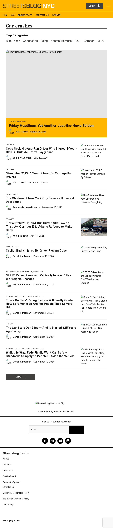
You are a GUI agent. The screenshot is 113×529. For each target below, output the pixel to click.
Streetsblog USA (16, 296)
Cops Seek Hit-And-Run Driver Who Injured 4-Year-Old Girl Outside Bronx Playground (41, 150)
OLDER (19, 377)
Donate (56, 15)
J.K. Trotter (22, 131)
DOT (78, 41)
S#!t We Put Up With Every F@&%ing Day (24, 271)
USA (5, 15)
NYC (13, 15)
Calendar (7, 464)
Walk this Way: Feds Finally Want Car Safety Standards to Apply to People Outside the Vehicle (40, 354)
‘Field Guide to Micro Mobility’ (16, 499)
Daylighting (11, 194)
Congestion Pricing (35, 41)
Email (33, 429)
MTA (100, 41)
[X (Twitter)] (45, 441)
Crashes (10, 169)
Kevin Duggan (20, 235)
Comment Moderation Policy (16, 493)
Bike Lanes (13, 41)
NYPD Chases (12, 247)
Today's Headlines (17, 121)
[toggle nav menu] (108, 6)
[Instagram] (68, 441)
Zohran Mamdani (61, 41)
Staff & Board (9, 476)
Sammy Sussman (22, 157)
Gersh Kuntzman (22, 256)
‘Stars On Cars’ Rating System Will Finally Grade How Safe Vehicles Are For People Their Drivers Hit (39, 303)
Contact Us (8, 470)
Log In (92, 5)
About (6, 459)
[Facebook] (53, 441)
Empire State (25, 15)
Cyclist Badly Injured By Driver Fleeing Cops (36, 250)
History (9, 324)
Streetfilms (42, 15)
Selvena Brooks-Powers (26, 207)
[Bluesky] (60, 441)
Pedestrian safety (35, 296)
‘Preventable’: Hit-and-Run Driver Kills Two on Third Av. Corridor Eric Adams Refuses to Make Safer (39, 226)
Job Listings (8, 504)
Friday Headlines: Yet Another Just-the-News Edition (51, 126)
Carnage (89, 41)
